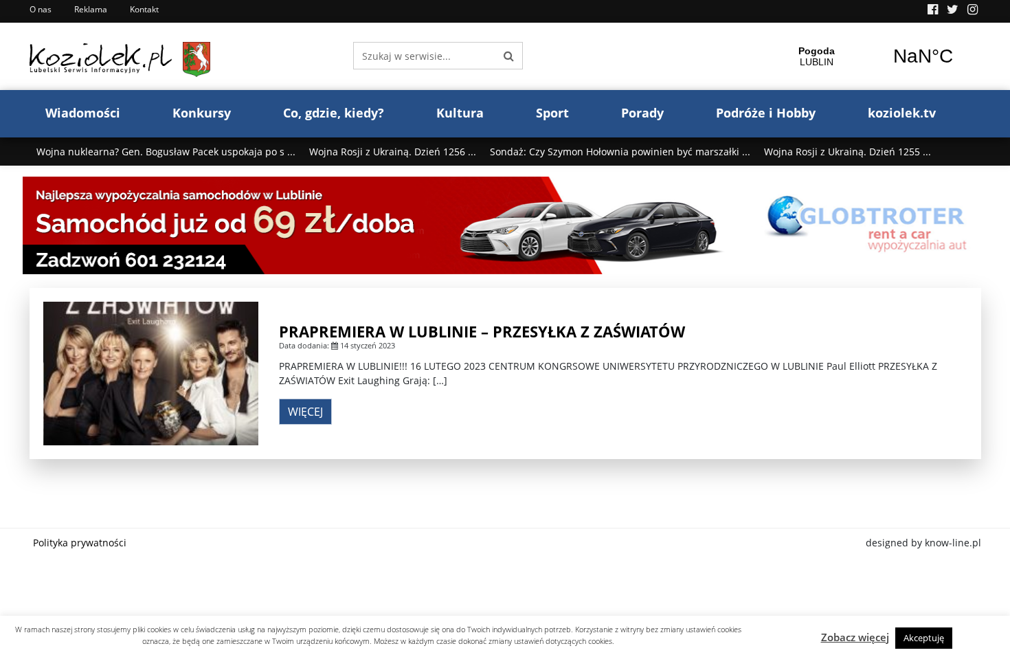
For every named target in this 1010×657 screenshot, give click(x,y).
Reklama (90, 9)
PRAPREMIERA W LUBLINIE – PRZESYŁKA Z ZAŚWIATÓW (482, 331)
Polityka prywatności (79, 542)
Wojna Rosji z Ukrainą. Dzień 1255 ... (847, 151)
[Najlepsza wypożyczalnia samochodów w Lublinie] (505, 224)
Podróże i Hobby (766, 112)
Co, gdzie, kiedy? (333, 112)
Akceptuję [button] (924, 638)
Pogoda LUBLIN (870, 56)
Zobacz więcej (855, 637)
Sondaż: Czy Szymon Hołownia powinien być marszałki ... (620, 151)
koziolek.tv (902, 112)
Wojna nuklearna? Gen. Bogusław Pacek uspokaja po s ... (165, 151)
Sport (552, 112)
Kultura (460, 112)
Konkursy (201, 112)
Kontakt (144, 9)
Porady (642, 112)
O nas (41, 9)
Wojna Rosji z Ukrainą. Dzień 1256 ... (392, 151)
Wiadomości (82, 112)
